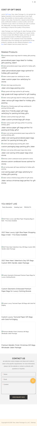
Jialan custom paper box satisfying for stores (16, 80)
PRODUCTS (27, 207)
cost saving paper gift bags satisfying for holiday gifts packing (17, 173)
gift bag (8, 14)
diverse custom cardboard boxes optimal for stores (18, 163)
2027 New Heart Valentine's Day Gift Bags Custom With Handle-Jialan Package (17, 262)
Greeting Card (18, 207)
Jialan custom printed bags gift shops (15, 119)
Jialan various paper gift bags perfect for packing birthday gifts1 (17, 129)
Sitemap (33, 422)
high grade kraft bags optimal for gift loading (18, 94)
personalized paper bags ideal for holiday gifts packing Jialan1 (17, 61)
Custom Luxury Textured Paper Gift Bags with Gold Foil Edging (17, 318)
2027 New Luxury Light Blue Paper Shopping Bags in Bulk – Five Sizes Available (18, 233)
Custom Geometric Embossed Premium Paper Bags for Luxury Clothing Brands (16, 290)
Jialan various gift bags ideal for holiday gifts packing (18, 102)
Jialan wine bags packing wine (12, 88)
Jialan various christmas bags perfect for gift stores (18, 182)
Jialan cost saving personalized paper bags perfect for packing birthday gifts (17, 139)
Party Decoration (7, 207)
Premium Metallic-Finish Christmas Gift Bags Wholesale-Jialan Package (18, 346)
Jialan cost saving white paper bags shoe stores (17, 154)
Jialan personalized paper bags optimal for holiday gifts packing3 (17, 72)
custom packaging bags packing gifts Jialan (18, 146)
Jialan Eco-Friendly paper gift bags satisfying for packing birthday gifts (15, 112)
